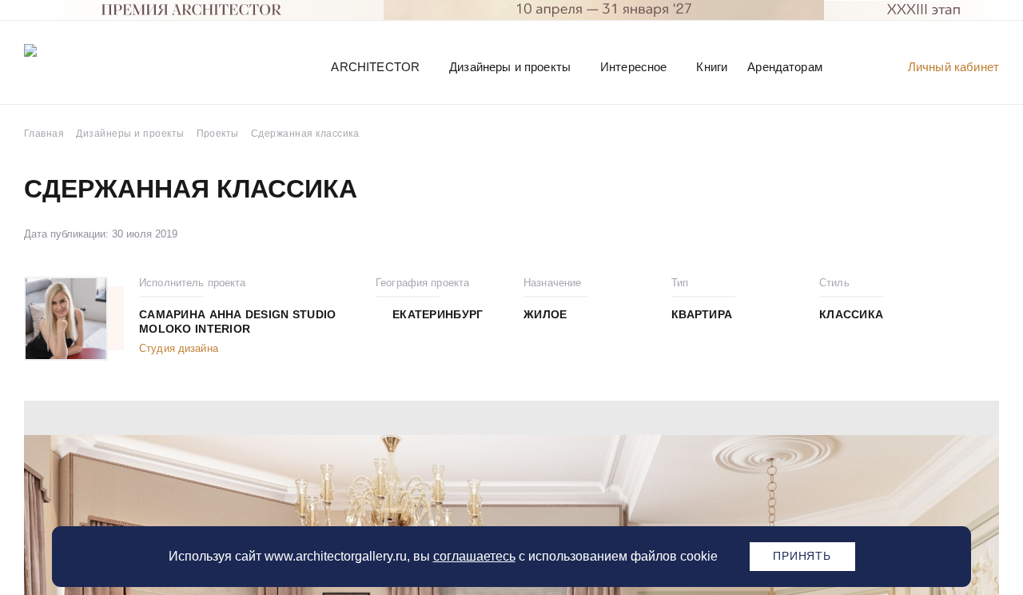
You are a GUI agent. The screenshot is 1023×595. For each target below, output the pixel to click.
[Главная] (107, 66)
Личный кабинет (953, 67)
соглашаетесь (474, 556)
